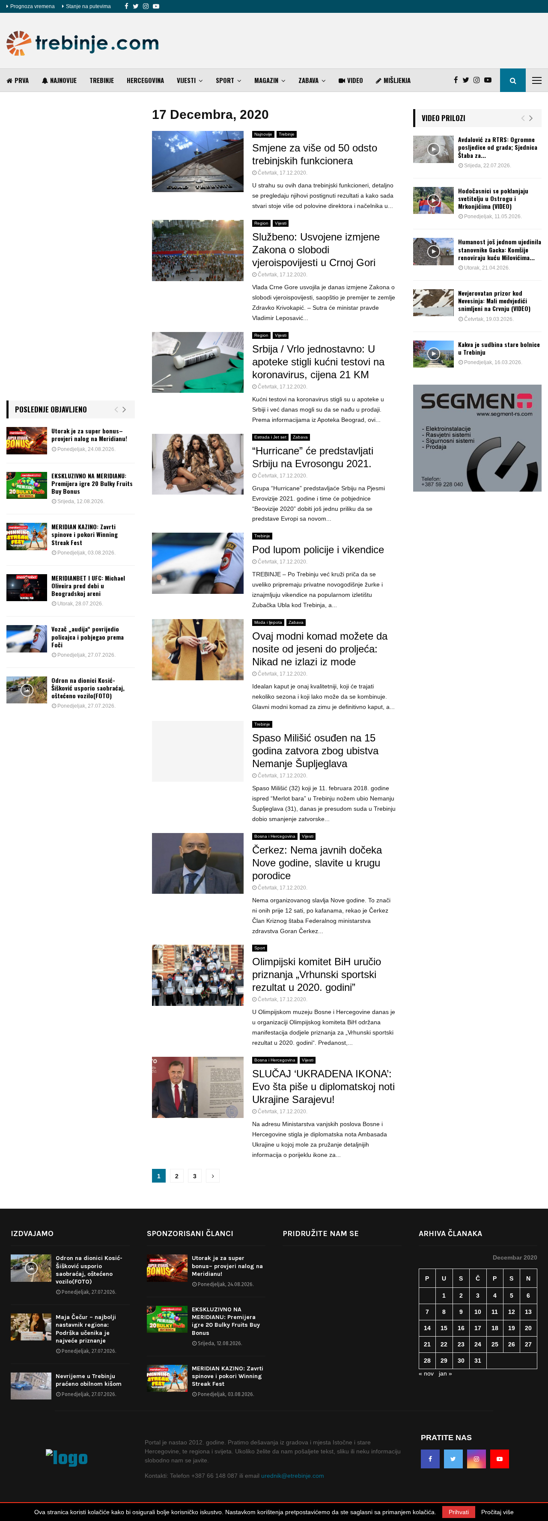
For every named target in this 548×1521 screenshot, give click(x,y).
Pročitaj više (497, 1512)
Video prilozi (443, 118)
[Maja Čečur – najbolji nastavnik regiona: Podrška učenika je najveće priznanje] (31, 1326)
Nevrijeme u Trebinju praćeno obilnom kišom (89, 1380)
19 (511, 1328)
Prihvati (459, 1512)
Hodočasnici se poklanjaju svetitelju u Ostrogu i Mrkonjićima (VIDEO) (493, 198)
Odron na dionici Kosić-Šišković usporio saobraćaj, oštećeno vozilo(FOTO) (88, 688)
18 (494, 1328)
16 (461, 1328)
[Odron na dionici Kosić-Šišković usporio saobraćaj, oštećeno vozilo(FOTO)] (26, 689)
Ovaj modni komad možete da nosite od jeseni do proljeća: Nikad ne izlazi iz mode (319, 648)
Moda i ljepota (268, 622)
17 (477, 1328)
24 (477, 1344)
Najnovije (63, 80)
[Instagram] (146, 6)
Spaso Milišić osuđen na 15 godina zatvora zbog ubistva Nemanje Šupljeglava (315, 750)
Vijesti (186, 80)
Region (261, 223)
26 (511, 1344)
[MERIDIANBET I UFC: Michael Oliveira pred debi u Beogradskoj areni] (26, 587)
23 (461, 1344)
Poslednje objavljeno (51, 409)
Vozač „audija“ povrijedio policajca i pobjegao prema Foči (87, 636)
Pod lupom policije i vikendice (318, 549)
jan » (445, 1373)
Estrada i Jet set (270, 437)
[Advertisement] (386, 40)
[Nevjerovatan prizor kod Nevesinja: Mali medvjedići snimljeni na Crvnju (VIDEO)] (433, 302)
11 (494, 1311)
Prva (22, 80)
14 (427, 1328)
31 (477, 1360)
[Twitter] (136, 6)
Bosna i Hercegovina (274, 836)
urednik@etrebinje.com (292, 1475)
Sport (225, 80)
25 (494, 1344)
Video (355, 80)
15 (444, 1328)
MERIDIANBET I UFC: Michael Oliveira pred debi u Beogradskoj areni (88, 585)
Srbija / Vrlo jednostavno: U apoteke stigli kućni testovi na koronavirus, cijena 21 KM (318, 361)
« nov (426, 1373)
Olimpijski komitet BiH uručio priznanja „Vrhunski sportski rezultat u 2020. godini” (316, 974)
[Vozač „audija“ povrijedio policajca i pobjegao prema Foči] (26, 638)
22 (444, 1344)
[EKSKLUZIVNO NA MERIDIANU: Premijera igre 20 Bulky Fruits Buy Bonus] (26, 485)
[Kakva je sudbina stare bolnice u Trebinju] (433, 354)
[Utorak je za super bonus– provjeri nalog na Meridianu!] (26, 440)
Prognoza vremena (32, 6)
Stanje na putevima (88, 6)
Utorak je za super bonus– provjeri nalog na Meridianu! (89, 434)
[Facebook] (126, 6)
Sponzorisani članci (190, 1233)
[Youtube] (156, 6)
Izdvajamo (32, 1233)
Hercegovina (145, 80)
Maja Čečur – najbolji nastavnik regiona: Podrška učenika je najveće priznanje (86, 1328)
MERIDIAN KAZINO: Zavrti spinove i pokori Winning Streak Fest (84, 534)
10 (477, 1311)
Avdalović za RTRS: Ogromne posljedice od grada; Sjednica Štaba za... (497, 147)
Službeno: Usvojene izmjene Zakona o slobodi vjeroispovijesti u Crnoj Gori (316, 249)
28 (427, 1360)
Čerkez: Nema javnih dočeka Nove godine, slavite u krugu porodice (317, 862)
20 (528, 1328)
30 (461, 1360)
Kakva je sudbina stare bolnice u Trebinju (499, 348)
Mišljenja (397, 80)
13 (528, 1311)
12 (511, 1311)
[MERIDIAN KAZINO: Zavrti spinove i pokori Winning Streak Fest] (26, 536)
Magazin (266, 80)
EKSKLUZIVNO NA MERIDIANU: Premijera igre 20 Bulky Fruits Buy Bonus (92, 483)
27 (528, 1344)
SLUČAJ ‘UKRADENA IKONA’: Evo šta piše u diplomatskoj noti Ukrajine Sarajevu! (323, 1086)
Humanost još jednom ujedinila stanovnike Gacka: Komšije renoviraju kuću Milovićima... (499, 249)
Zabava (308, 80)
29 (444, 1360)
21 (427, 1344)
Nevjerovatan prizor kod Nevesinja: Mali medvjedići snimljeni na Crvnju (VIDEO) (494, 300)
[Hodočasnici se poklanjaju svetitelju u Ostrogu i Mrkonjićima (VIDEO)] (433, 200)
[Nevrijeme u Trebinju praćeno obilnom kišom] (31, 1386)
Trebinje (101, 80)
